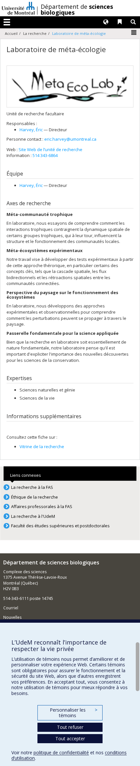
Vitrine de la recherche (42, 446)
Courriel (10, 608)
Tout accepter (70, 738)
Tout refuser (70, 727)
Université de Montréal (18, 8)
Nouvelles (12, 617)
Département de (77, 9)
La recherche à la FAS (32, 487)
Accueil (11, 33)
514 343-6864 (45, 155)
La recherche (35, 33)
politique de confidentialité (61, 752)
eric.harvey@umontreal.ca (70, 139)
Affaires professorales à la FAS (41, 506)
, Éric (31, 130)
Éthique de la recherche (34, 497)
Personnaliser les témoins (73, 713)
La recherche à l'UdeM (33, 516)
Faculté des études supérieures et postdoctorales (60, 526)
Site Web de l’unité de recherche (50, 149)
